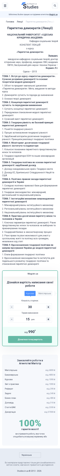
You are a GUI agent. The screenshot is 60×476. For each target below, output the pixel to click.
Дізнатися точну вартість (30, 339)
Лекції (20, 22)
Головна (10, 22)
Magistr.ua (53, 14)
